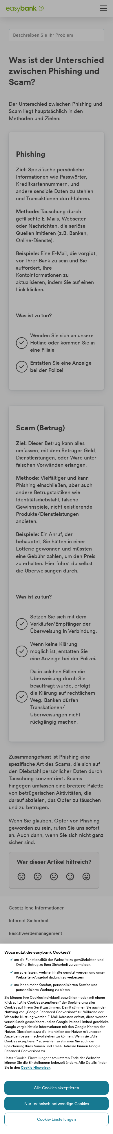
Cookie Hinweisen (35, 1068)
